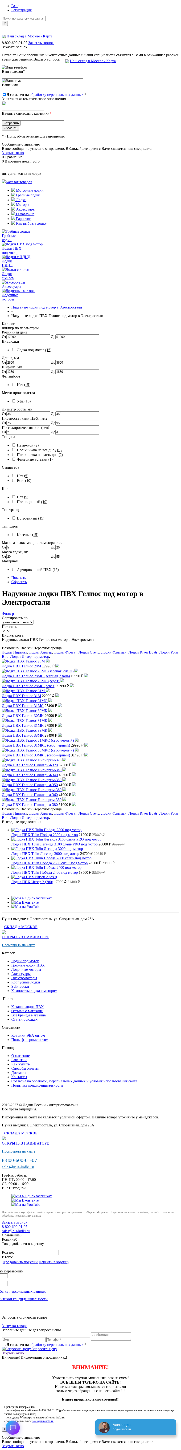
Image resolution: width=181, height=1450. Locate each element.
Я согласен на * (46, 1345)
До (53, 337)
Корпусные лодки (25, 982)
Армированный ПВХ (38, 570)
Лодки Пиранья (14, 652)
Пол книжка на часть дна (40, 455)
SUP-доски (20, 986)
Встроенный (30, 518)
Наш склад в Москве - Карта (93, 61)
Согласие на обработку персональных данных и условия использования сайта (74, 1081)
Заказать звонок (41, 43)
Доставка (18, 1073)
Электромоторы (24, 978)
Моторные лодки (29, 190)
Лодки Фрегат (65, 652)
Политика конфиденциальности (37, 1085)
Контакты (19, 1077)
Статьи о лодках (24, 1019)
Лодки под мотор (25, 961)
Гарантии (23, 219)
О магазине (24, 214)
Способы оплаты (25, 1068)
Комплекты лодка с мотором (34, 991)
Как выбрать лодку (31, 223)
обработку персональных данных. (57, 95)
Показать (18, 578)
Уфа (24, 401)
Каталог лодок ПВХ (27, 1007)
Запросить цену (44, 1349)
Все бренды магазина (28, 1015)
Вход (15, 6)
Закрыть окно (13, 153)
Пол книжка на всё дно (39, 450)
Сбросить (19, 582)
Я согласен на (46, 95)
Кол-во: (8, 1252)
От (4, 337)
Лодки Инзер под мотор (29, 656)
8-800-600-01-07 (14, 43)
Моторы (22, 205)
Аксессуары (25, 209)
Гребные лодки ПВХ (28, 965)
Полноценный (32, 502)
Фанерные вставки (35, 459)
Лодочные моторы (26, 969)
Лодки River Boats (142, 652)
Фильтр (8, 614)
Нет (23, 385)
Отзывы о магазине (27, 1011)
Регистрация (21, 10)
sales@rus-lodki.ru (18, 1167)
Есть (24, 481)
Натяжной (28, 445)
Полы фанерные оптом (29, 1040)
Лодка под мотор (34, 350)
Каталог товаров (19, 182)
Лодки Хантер (40, 652)
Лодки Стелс (88, 652)
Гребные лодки (27, 195)
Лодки (20, 200)
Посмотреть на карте (18, 945)
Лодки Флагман (114, 652)
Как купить (20, 1064)
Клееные (27, 535)
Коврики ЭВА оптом (28, 1035)
